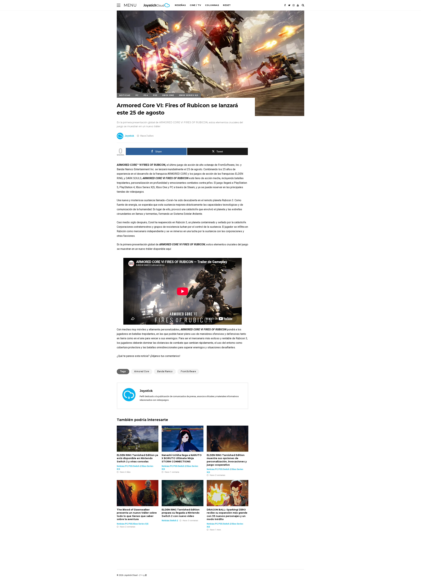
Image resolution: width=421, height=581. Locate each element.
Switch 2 (137, 466)
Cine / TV (195, 5)
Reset (227, 5)
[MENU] (118, 5)
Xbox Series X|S (188, 95)
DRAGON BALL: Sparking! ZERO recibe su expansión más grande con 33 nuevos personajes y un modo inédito (227, 514)
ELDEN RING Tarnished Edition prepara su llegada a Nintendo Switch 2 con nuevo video (180, 513)
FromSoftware (188, 371)
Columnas (212, 5)
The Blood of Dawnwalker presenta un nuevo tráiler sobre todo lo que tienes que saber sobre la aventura (137, 514)
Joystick (129, 135)
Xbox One (168, 95)
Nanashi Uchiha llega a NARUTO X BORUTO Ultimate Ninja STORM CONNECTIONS (182, 458)
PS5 (155, 95)
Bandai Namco (165, 371)
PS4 (146, 95)
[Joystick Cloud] (156, 9)
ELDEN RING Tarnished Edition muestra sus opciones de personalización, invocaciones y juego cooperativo (227, 460)
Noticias (124, 95)
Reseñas (180, 5)
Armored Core (141, 371)
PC (137, 95)
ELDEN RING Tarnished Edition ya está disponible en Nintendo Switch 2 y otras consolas (137, 458)
